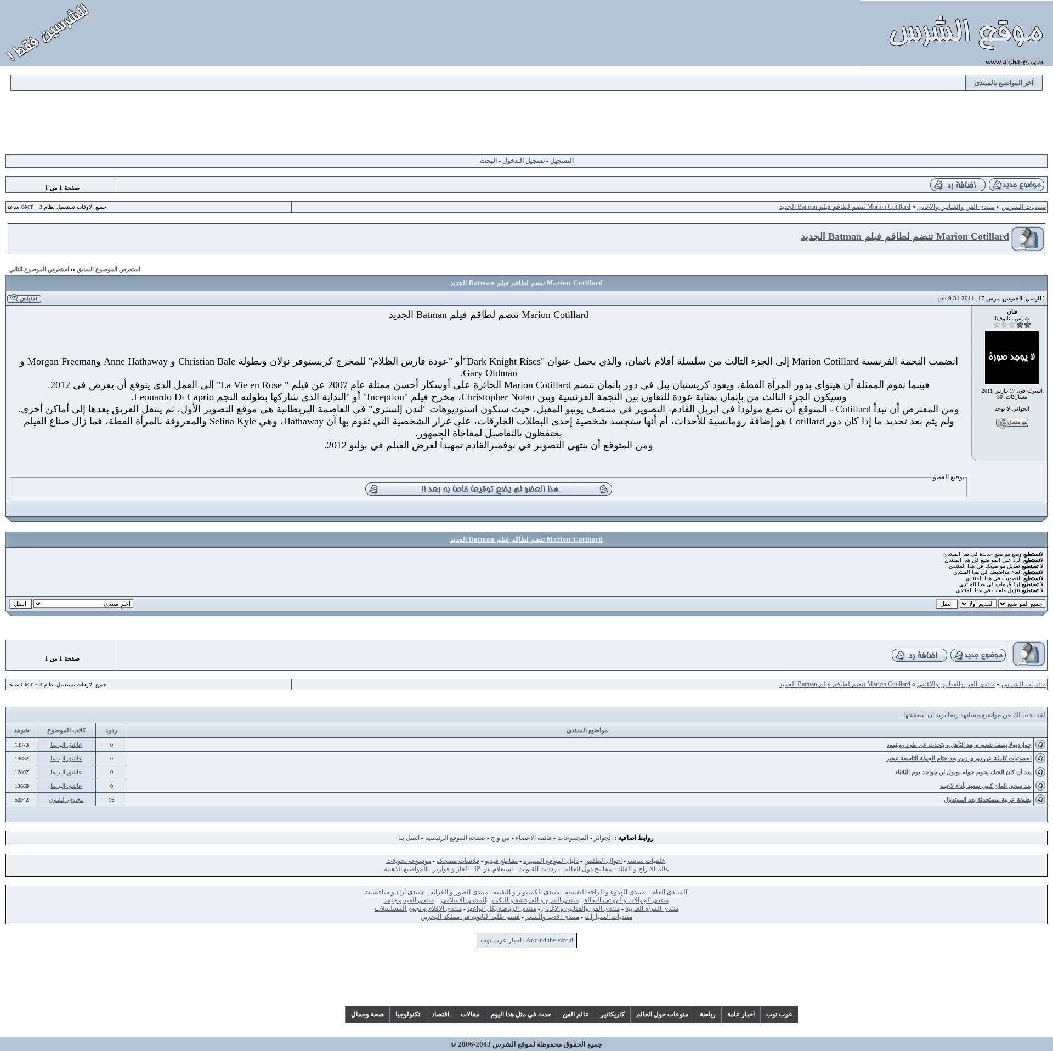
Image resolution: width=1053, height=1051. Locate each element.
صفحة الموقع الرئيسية (455, 838)
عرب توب (779, 1014)
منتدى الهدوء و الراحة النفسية (605, 892)
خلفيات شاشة (646, 861)
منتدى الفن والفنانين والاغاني (956, 207)
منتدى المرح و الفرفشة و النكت (535, 900)
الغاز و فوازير (451, 869)
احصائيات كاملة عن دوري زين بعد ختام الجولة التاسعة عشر (959, 758)
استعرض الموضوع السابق (108, 269)
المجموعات (572, 838)
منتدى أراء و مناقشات (393, 892)
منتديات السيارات (608, 917)
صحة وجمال (367, 1014)
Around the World (549, 940)
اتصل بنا (409, 838)
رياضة (708, 1014)
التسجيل (562, 160)
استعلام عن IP (493, 869)
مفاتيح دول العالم (588, 869)
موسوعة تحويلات (408, 861)
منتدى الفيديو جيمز (408, 900)
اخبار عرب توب (501, 940)
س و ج (500, 838)
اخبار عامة (741, 1014)
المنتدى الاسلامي (463, 900)
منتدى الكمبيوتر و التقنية (526, 892)
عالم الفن (576, 1014)
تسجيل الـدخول (523, 160)
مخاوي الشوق (66, 799)
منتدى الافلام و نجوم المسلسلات (418, 908)
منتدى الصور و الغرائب (457, 892)
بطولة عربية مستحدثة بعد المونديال (988, 799)
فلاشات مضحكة (458, 861)
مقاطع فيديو (501, 861)
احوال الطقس (603, 861)
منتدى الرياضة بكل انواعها (501, 908)
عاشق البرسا (66, 744)
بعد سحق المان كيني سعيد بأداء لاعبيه (986, 785)
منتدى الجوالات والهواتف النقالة (626, 900)
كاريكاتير (613, 1014)
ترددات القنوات (538, 869)
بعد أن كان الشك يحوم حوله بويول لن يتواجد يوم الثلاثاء (963, 772)
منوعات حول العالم (662, 1014)
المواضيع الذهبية (405, 869)
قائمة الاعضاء (534, 838)
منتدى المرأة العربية (652, 908)
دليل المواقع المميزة (551, 861)
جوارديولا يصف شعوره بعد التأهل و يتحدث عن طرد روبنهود (959, 744)
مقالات (470, 1014)
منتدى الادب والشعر (552, 917)
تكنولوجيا (407, 1014)
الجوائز (603, 838)
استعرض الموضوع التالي (39, 269)
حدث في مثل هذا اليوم (521, 1014)
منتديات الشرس (1023, 207)
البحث (488, 160)
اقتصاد (440, 1014)
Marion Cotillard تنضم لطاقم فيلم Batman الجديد (844, 207)
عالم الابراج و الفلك (643, 869)
